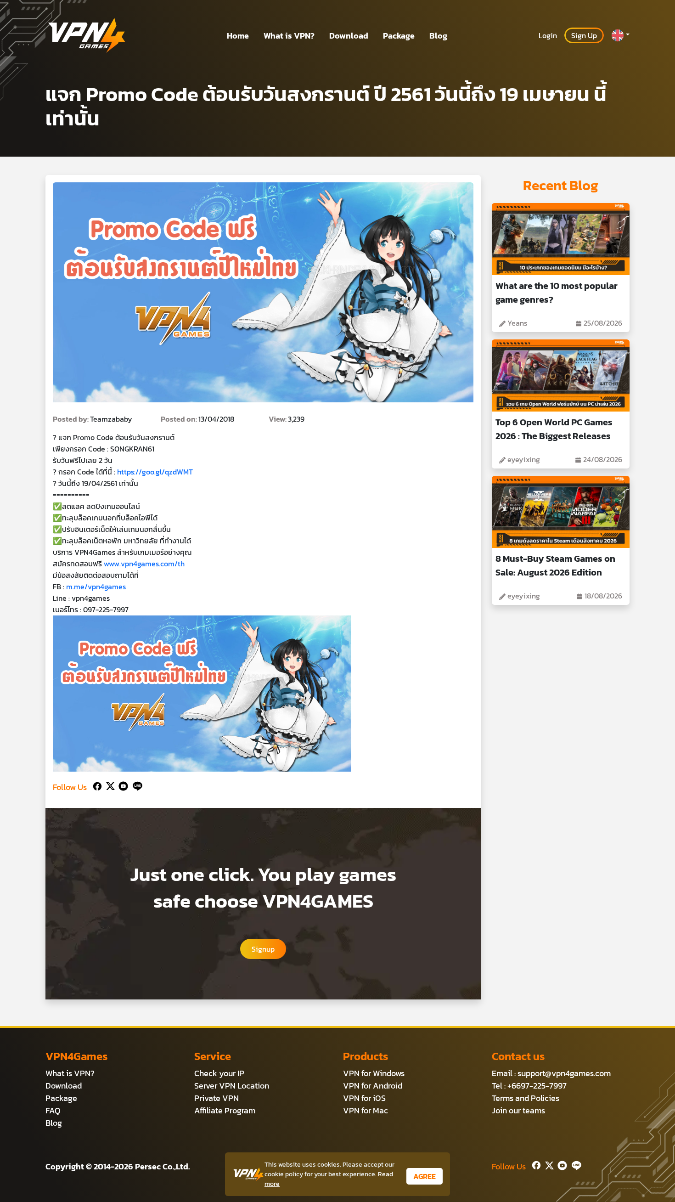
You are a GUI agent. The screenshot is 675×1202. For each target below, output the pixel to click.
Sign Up (584, 35)
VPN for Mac (365, 1110)
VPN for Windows (374, 1073)
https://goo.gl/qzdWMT (155, 471)
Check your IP (219, 1073)
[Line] (135, 785)
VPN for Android (372, 1085)
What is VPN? (289, 35)
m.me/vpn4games (96, 586)
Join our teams (518, 1110)
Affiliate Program (224, 1110)
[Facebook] (96, 785)
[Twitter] (108, 785)
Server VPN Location (231, 1085)
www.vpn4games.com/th (144, 563)
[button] (620, 35)
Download (348, 35)
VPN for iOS (364, 1098)
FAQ (53, 1110)
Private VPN (216, 1098)
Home (238, 35)
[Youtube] (121, 785)
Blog (438, 35)
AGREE (424, 1176)
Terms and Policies (525, 1098)
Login (548, 35)
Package (399, 35)
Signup (263, 948)
